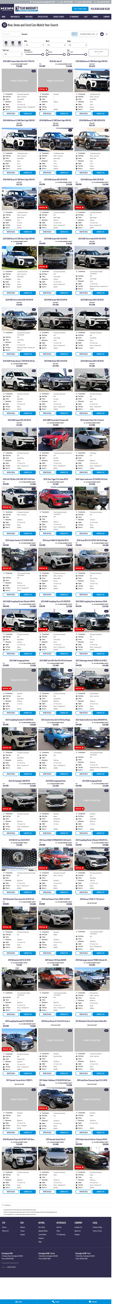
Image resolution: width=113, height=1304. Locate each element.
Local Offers (42, 1234)
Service (58, 1227)
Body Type (6, 50)
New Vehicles (15, 17)
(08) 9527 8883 (10, 1259)
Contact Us (28, 113)
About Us (78, 1231)
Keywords (24, 34)
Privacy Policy (97, 1227)
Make (25, 41)
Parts (58, 1231)
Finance (95, 17)
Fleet (86, 17)
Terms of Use (97, 1231)
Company (107, 17)
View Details (11, 113)
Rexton (22, 1227)
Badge (69, 41)
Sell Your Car (80, 9)
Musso (4, 1227)
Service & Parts (58, 17)
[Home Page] (20, 9)
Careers (77, 1234)
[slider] (42, 54)
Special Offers (43, 17)
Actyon (22, 1234)
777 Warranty (74, 17)
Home (3, 17)
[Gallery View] (102, 34)
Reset (74, 34)
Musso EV (5, 1231)
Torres (22, 1231)
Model (47, 41)
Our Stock (28, 17)
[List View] (106, 34)
